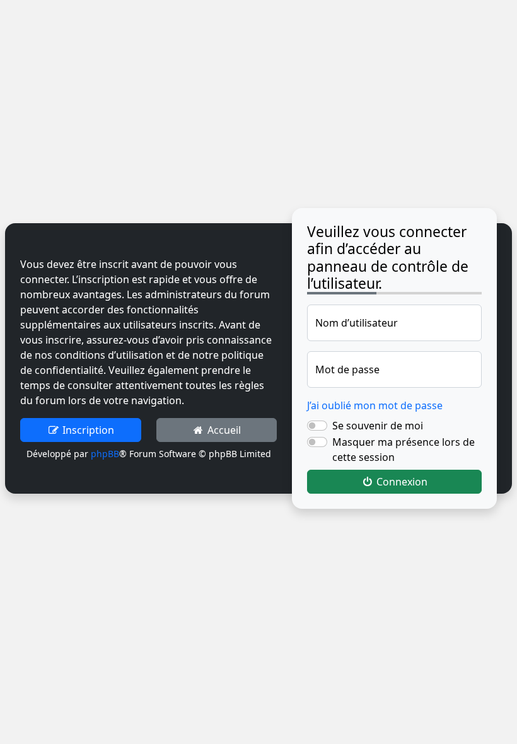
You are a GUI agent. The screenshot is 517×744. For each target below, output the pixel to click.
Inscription (87, 430)
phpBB (105, 454)
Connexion (400, 482)
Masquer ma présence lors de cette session (403, 449)
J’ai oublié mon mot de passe (375, 405)
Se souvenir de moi (377, 426)
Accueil (223, 430)
